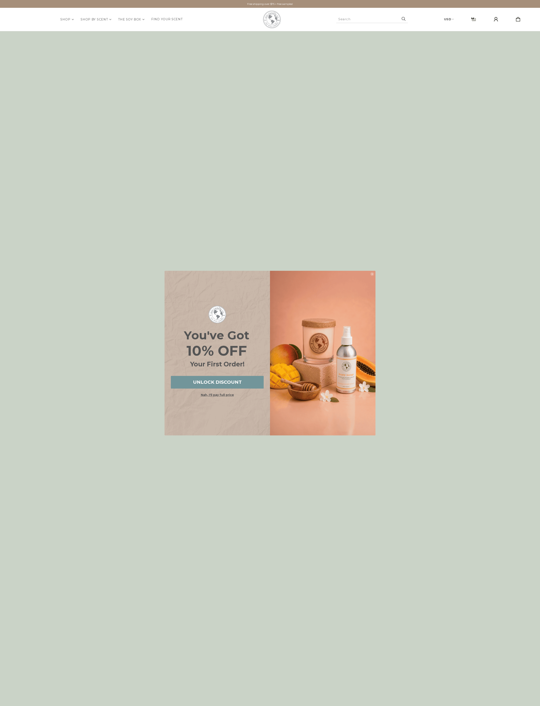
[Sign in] (496, 19)
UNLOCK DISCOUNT (217, 382)
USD (447, 19)
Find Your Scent (167, 19)
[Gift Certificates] (473, 19)
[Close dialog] (372, 274)
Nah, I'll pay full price (217, 395)
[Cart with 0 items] (518, 19)
